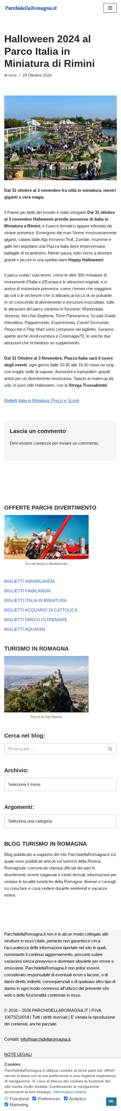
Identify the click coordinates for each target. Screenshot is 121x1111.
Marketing (19, 1104)
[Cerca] (110, 749)
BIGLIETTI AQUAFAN (24, 629)
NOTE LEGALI (18, 1054)
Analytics (77, 1098)
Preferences (49, 1098)
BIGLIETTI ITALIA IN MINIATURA (35, 600)
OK (111, 1101)
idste (12, 75)
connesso (42, 443)
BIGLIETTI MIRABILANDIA (29, 581)
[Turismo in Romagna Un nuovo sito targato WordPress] (31, 8)
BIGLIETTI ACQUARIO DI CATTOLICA (40, 610)
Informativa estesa (69, 1092)
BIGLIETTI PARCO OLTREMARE (35, 619)
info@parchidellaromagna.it (45, 1039)
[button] (110, 8)
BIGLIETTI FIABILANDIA (27, 590)
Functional (19, 1098)
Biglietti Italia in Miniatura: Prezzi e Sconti (41, 400)
